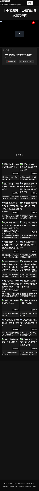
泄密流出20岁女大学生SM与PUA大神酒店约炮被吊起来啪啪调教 (10, 257)
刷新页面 (12, 61)
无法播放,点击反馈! (26, 61)
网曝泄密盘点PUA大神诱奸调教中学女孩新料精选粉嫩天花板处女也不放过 (28, 198)
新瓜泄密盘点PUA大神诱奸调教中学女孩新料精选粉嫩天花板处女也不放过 (10, 218)
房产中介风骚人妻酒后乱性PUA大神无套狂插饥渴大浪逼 (28, 354)
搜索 (29, 3)
